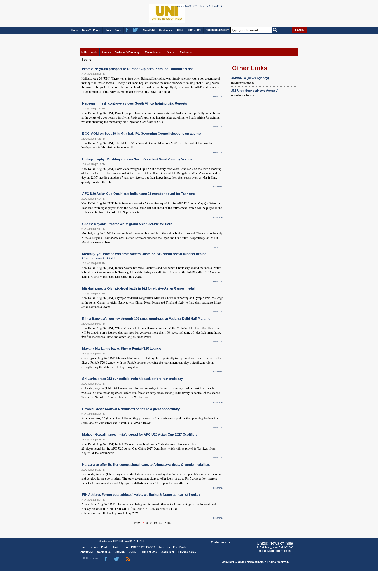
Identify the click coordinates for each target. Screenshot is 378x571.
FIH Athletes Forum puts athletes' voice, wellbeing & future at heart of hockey (141, 494)
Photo (96, 30)
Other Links (249, 68)
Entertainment (153, 52)
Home (74, 30)
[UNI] (155, 13)
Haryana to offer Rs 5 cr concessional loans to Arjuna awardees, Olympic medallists (146, 464)
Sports (105, 52)
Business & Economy (127, 52)
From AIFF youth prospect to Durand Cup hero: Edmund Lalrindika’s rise (137, 69)
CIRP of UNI (194, 30)
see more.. (218, 96)
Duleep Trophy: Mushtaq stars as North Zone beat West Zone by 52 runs (137, 159)
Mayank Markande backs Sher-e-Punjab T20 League (121, 348)
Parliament (186, 52)
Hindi (108, 30)
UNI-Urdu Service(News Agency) (254, 90)
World (94, 52)
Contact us (165, 30)
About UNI (149, 30)
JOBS (180, 30)
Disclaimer (167, 552)
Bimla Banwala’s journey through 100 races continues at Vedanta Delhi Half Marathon (147, 318)
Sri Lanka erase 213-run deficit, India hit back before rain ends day (132, 379)
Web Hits (164, 547)
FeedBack (179, 547)
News (85, 30)
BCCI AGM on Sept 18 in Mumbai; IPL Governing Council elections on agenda (141, 133)
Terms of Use (148, 552)
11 (160, 522)
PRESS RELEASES (216, 30)
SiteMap (120, 552)
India (84, 52)
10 (155, 522)
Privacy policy (187, 552)
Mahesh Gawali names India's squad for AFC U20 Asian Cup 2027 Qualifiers (140, 434)
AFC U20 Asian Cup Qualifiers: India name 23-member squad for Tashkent (138, 194)
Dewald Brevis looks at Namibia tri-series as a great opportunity (131, 409)
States (170, 52)
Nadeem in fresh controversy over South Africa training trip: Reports (134, 103)
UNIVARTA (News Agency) (250, 78)
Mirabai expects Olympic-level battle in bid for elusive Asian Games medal (138, 288)
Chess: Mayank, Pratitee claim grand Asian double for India (127, 224)
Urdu (118, 30)
